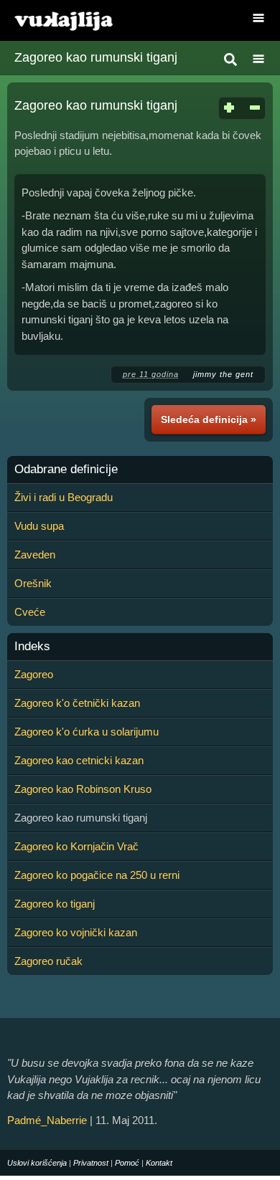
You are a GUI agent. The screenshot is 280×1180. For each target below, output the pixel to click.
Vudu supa (39, 526)
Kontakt (159, 1162)
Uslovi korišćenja (37, 1162)
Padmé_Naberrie (47, 1120)
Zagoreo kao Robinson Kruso (82, 789)
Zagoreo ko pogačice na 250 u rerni (96, 875)
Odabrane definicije (66, 469)
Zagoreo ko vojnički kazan (75, 932)
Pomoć (127, 1162)
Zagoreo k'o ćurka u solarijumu (86, 731)
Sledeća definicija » (208, 419)
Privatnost (90, 1162)
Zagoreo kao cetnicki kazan (79, 760)
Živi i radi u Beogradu (63, 497)
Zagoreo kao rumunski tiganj (95, 57)
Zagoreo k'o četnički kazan (77, 703)
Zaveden (34, 554)
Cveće (29, 612)
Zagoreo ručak (48, 961)
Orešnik (33, 583)
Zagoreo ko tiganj (54, 904)
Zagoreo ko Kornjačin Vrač (76, 846)
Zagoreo (33, 674)
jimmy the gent (223, 374)
